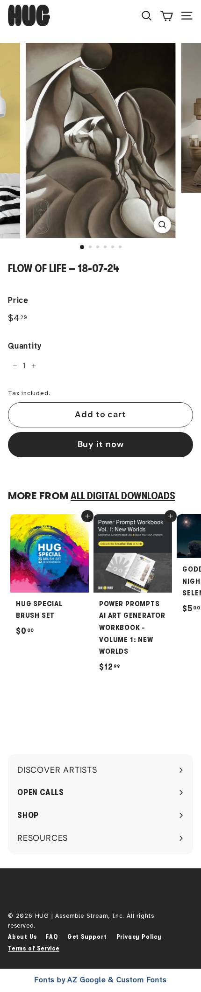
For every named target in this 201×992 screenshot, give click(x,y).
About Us (22, 936)
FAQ (51, 936)
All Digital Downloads (123, 496)
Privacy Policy (139, 936)
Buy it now (101, 444)
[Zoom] (162, 224)
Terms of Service (33, 948)
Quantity (24, 346)
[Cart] (167, 15)
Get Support (87, 936)
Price (18, 300)
